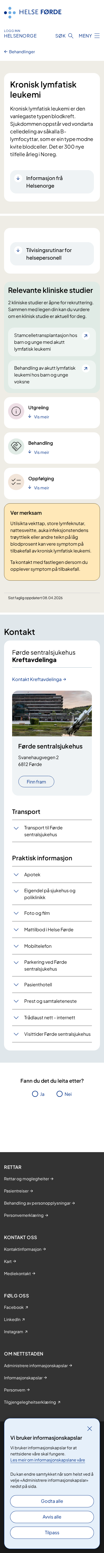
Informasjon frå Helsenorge (44, 182)
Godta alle (52, 1501)
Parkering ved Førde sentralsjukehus (45, 965)
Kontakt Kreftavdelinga (37, 679)
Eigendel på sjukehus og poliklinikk (49, 893)
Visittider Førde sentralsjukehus (57, 1034)
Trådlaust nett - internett (49, 1017)
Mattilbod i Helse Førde (48, 929)
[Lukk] (90, 1428)
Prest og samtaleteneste (50, 1001)
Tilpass (52, 1532)
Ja (42, 1094)
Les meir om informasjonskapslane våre (47, 1459)
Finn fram (36, 781)
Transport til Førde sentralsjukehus (43, 831)
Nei (68, 1094)
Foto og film (37, 913)
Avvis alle (52, 1517)
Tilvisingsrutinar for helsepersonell (49, 254)
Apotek (32, 874)
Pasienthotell (38, 984)
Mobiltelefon (37, 946)
